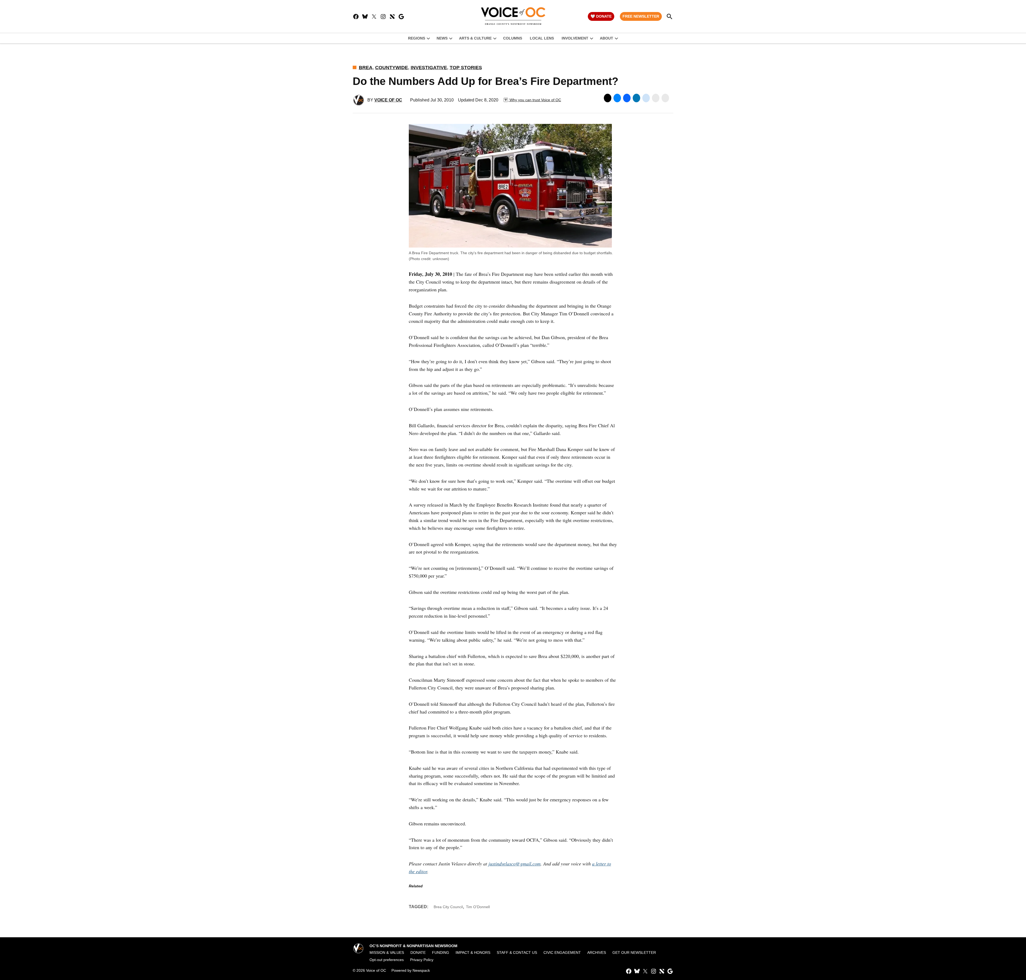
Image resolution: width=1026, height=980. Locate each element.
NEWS (442, 38)
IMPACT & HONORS (473, 952)
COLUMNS (512, 38)
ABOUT (606, 38)
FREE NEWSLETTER (641, 16)
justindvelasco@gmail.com (514, 863)
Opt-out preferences (387, 960)
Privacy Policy (421, 960)
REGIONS (416, 38)
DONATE (418, 952)
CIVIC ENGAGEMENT (562, 952)
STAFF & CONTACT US (517, 952)
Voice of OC (388, 100)
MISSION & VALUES (387, 952)
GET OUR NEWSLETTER (634, 952)
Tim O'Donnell (478, 907)
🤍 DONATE (601, 16)
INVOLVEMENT (575, 38)
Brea (365, 67)
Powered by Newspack (410, 970)
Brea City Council (448, 907)
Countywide (391, 67)
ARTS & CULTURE (475, 38)
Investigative (429, 67)
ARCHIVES (596, 952)
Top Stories (466, 67)
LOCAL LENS (542, 38)
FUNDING (440, 952)
